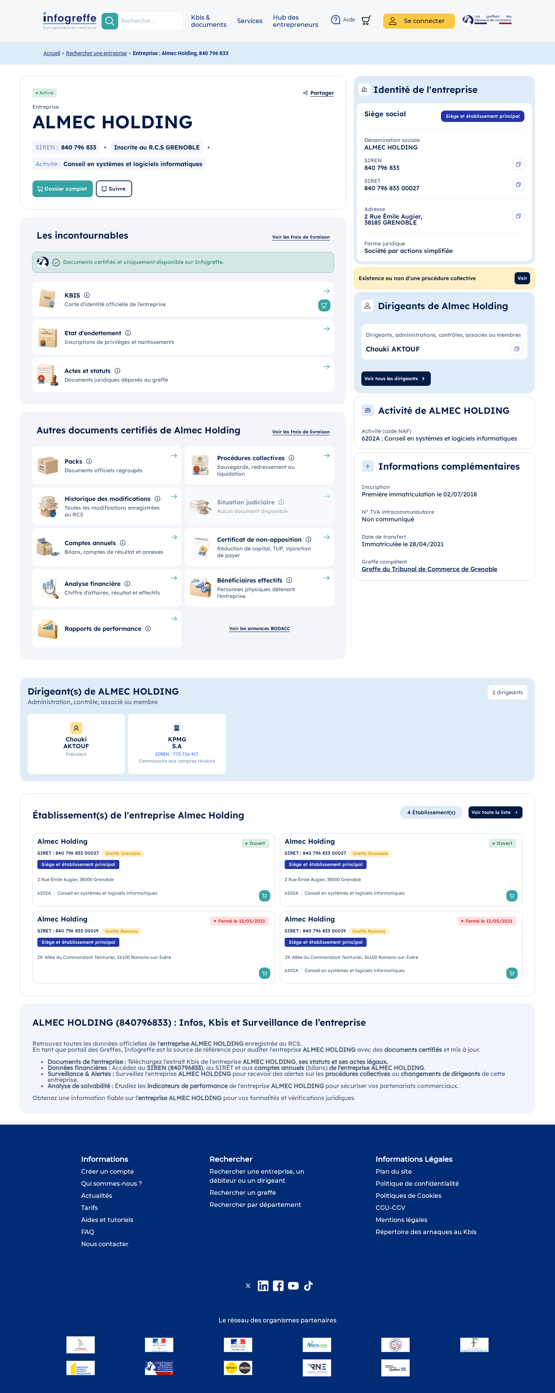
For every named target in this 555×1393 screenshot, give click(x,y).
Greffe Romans (121, 931)
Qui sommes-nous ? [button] (111, 1183)
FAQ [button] (87, 1232)
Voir (522, 278)
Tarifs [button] (89, 1207)
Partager (322, 92)
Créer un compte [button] (107, 1171)
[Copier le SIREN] (518, 164)
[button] (209, 21)
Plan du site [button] (394, 1171)
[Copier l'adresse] (518, 216)
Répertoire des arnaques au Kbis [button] (426, 1232)
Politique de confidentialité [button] (417, 1183)
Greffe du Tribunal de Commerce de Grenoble (429, 569)
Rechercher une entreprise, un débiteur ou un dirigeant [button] (257, 1176)
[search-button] (110, 21)
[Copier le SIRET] (518, 185)
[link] (153, 869)
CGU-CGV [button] (390, 1207)
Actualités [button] (96, 1195)
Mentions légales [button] (401, 1219)
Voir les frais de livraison (301, 237)
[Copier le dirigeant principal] (517, 349)
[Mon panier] (366, 20)
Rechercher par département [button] (255, 1204)
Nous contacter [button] (105, 1244)
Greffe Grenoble (123, 853)
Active (46, 93)
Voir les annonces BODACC (259, 628)
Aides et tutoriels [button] (107, 1219)
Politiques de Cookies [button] (408, 1195)
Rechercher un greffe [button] (243, 1192)
